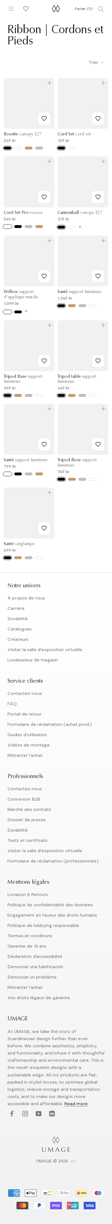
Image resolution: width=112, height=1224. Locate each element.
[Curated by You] (25, 9)
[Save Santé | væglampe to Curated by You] (44, 528)
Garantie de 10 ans (26, 946)
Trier (94, 62)
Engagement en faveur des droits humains (52, 915)
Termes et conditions (29, 936)
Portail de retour (24, 714)
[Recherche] (100, 8)
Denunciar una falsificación (35, 967)
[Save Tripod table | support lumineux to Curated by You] (98, 360)
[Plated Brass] (39, 226)
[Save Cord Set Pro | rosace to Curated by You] (44, 197)
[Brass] (28, 148)
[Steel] (39, 148)
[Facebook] (11, 1114)
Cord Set (74, 134)
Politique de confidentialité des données (50, 905)
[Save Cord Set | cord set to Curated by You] (98, 118)
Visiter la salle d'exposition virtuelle (44, 650)
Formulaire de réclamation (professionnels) (53, 861)
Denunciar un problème (32, 977)
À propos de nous (26, 598)
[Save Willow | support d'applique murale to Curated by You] (44, 276)
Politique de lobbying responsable (43, 925)
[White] (18, 148)
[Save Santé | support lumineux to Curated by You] (98, 276)
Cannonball (80, 213)
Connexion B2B (23, 799)
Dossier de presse (26, 820)
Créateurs (18, 639)
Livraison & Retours (27, 895)
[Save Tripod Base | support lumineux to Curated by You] (44, 360)
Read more (76, 1104)
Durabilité (17, 619)
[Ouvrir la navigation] (11, 8)
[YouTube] (37, 1114)
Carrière (16, 608)
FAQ (12, 704)
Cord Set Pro (23, 213)
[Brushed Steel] (28, 226)
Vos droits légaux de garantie (38, 998)
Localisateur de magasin (32, 660)
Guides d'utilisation (27, 735)
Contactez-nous (24, 693)
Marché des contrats (29, 809)
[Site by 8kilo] (73, 1161)
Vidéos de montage (28, 745)
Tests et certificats (27, 840)
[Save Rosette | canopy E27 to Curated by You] (44, 118)
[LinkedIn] (51, 1114)
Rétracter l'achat (25, 755)
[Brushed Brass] (72, 305)
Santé (79, 292)
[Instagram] (24, 1114)
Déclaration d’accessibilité (34, 956)
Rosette (23, 134)
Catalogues (19, 629)
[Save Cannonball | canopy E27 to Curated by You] (98, 197)
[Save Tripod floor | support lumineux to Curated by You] (98, 444)
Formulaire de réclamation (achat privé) (49, 724)
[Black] (7, 148)
